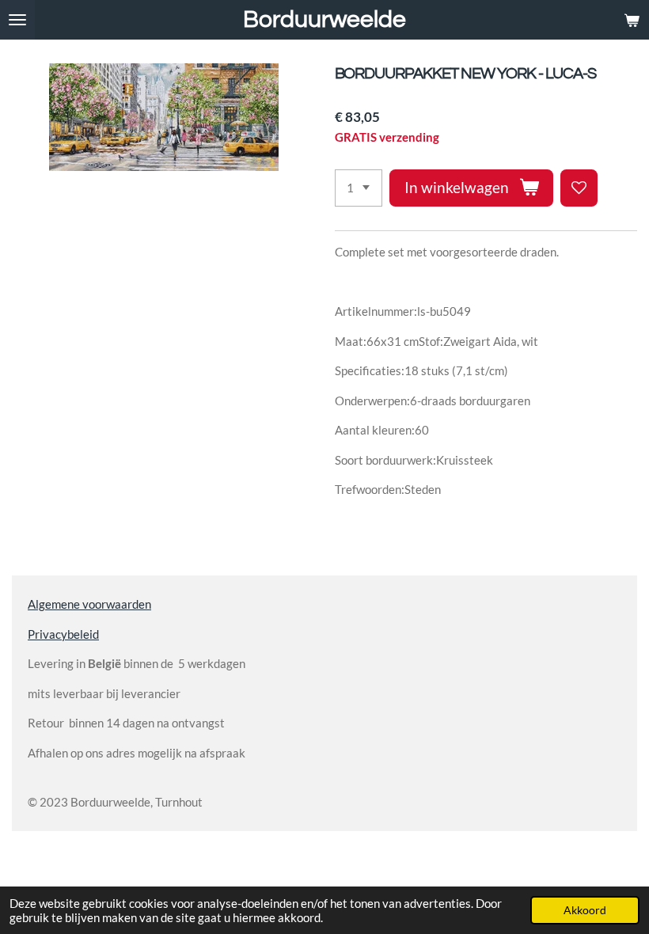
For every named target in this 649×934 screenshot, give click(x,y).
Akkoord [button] (585, 910)
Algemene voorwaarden (89, 604)
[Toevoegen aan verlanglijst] (579, 188)
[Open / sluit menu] (17, 20)
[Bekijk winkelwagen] (631, 20)
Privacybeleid (63, 634)
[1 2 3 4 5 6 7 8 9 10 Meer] (358, 188)
